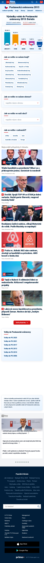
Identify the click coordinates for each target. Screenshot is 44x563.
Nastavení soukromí (28, 537)
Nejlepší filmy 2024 (21, 478)
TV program (11, 481)
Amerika (15, 136)
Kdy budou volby (14, 484)
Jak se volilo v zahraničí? (15, 130)
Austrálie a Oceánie (11, 139)
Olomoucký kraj (10, 78)
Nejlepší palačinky (29, 496)
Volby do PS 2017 (10, 345)
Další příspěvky (21, 322)
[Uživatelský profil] (37, 2)
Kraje (16, 10)
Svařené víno (8, 490)
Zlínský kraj (20, 86)
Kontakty (24, 523)
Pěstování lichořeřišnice (14, 493)
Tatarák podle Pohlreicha (23, 490)
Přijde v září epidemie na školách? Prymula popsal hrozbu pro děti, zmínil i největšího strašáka (21, 452)
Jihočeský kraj (9, 62)
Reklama (7, 520)
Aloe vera (36, 490)
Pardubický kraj (23, 78)
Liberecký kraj (9, 74)
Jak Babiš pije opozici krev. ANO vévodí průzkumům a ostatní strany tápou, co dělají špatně (20, 432)
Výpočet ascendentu (31, 493)
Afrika (7, 136)
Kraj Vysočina (9, 70)
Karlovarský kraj (10, 66)
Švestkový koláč (22, 499)
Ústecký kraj (9, 86)
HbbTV (7, 523)
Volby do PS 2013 (10, 349)
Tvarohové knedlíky (15, 496)
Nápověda (25, 530)
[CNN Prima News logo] (10, 2)
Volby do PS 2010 (10, 352)
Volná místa (8, 518)
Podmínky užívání (10, 526)
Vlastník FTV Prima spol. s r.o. (12, 533)
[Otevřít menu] (3, 2)
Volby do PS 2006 (10, 356)
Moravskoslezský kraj (24, 74)
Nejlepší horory (34, 478)
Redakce (24, 533)
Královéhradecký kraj (23, 70)
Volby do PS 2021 (10, 341)
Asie (23, 136)
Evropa (23, 139)
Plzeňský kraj (9, 82)
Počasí (34, 481)
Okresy (23, 10)
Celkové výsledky (7, 10)
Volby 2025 (35, 487)
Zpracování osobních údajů (28, 526)
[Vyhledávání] (32, 2)
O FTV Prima (8, 515)
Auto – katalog (10, 487)
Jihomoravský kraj (23, 62)
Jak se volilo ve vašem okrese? (17, 97)
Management (26, 515)
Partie (29, 481)
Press (23, 518)
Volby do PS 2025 (10, 338)
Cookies (7, 530)
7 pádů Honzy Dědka (23, 487)
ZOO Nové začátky (28, 484)
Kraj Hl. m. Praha (24, 66)
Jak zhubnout (8, 478)
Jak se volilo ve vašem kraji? (16, 57)
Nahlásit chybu (9, 537)
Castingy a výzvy (26, 520)
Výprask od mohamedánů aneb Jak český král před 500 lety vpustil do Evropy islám (22, 442)
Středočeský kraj (22, 82)
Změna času (21, 481)
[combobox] (21, 103)
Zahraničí (30, 10)
